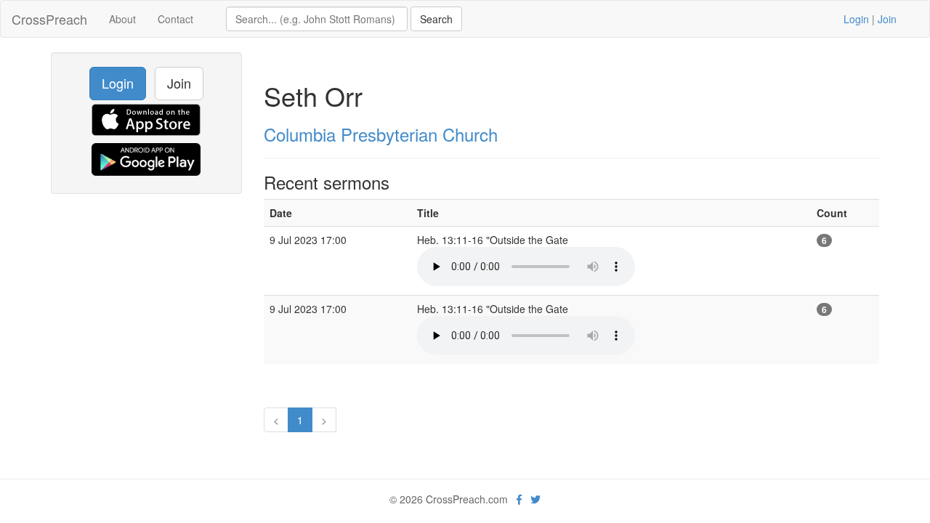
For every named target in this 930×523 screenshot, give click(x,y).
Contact (175, 19)
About (122, 19)
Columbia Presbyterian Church (381, 134)
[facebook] (519, 499)
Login (856, 19)
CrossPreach (49, 18)
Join (887, 19)
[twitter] (535, 499)
